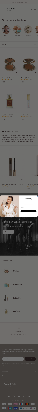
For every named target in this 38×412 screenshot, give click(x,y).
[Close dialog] (36, 196)
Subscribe (29, 211)
